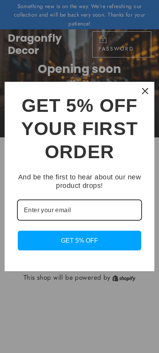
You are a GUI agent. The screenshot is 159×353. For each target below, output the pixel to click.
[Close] (145, 91)
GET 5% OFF (79, 240)
